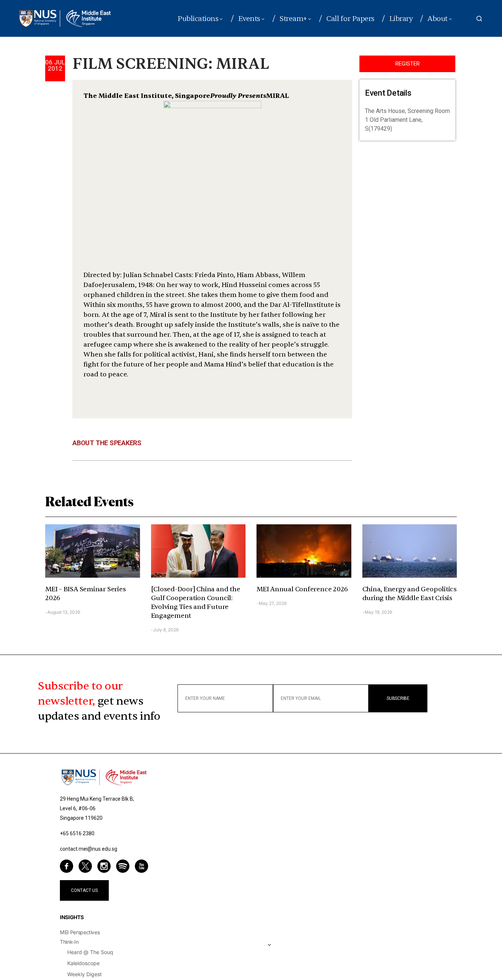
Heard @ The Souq (90, 952)
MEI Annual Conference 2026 (302, 589)
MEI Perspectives (80, 932)
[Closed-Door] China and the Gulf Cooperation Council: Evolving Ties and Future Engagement (195, 602)
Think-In (69, 942)
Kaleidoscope (83, 963)
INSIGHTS (71, 917)
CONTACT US (84, 890)
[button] (479, 18)
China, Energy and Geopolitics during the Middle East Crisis (409, 593)
